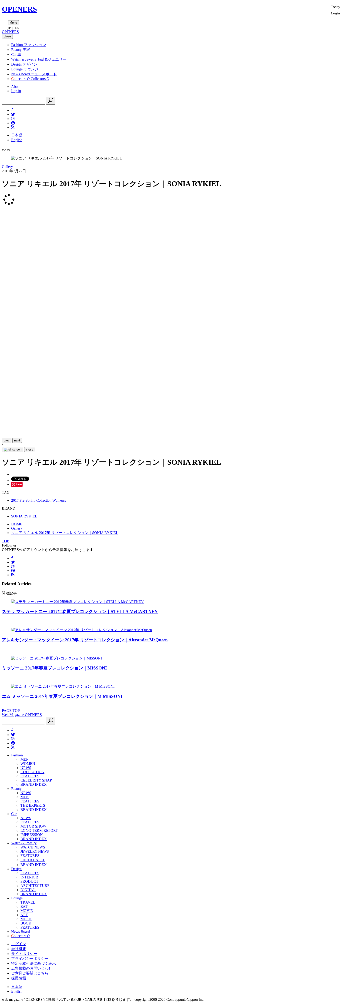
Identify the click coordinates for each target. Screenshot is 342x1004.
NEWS (25, 768)
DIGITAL (28, 890)
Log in (16, 91)
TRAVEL (27, 902)
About (15, 87)
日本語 (16, 135)
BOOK (25, 923)
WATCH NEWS (32, 847)
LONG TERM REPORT (39, 830)
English (16, 140)
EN (17, 28)
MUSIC (26, 919)
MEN (24, 759)
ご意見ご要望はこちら (29, 973)
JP (9, 28)
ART (24, 915)
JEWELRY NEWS (34, 851)
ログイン (18, 944)
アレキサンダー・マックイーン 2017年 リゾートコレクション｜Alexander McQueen (85, 639)
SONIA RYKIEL (24, 516)
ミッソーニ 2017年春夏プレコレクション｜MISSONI (54, 668)
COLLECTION (32, 772)
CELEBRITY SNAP (36, 780)
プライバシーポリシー (29, 959)
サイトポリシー (24, 954)
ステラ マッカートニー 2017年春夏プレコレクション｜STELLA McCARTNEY (80, 611)
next (17, 440)
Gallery (7, 167)
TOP (5, 541)
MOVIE (26, 911)
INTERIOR (29, 877)
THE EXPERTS (32, 805)
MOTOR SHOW (33, 826)
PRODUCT (29, 881)
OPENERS (19, 9)
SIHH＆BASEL (32, 860)
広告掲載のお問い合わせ (31, 968)
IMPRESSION (31, 835)
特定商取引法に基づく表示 (33, 963)
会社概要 (18, 949)
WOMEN (27, 763)
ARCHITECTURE (35, 886)
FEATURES (29, 776)
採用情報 (18, 978)
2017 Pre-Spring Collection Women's (38, 500)
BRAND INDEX (33, 784)
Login (335, 13)
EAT (23, 906)
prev (7, 440)
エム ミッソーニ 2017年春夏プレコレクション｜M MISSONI (62, 696)
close (29, 449)
